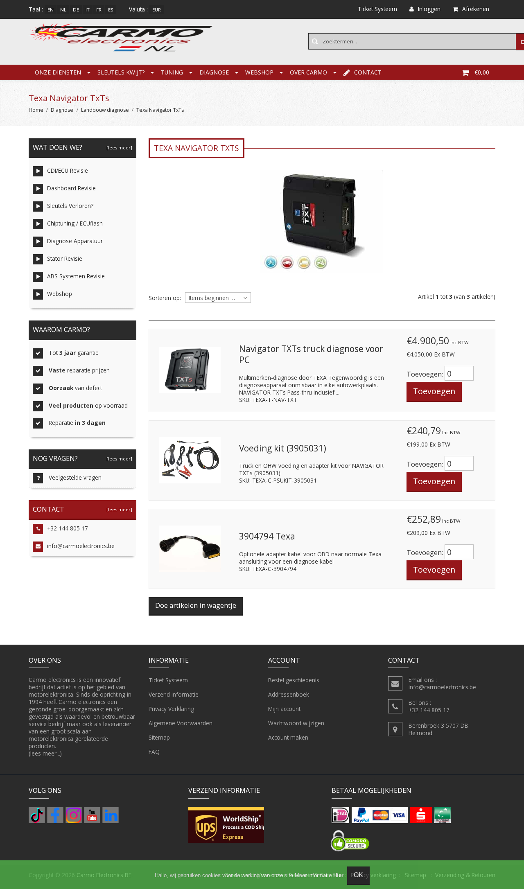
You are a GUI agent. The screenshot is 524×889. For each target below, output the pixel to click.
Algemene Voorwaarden (180, 723)
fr (99, 10)
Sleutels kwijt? (121, 72)
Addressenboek (288, 694)
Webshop (259, 72)
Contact (368, 72)
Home (36, 109)
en (50, 10)
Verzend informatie (174, 694)
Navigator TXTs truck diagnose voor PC (311, 354)
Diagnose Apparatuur (75, 241)
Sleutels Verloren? (70, 206)
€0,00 (481, 72)
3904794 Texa (267, 536)
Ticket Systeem (168, 680)
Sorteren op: (165, 298)
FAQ (154, 752)
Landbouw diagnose (105, 109)
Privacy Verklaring (171, 709)
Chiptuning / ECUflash (75, 223)
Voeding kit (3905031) (282, 448)
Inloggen (429, 9)
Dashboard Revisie (71, 188)
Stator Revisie (64, 258)
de (76, 10)
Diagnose (214, 72)
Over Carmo (308, 72)
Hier (338, 875)
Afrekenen (475, 9)
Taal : (36, 9)
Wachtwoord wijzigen (296, 723)
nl (63, 10)
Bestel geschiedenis (293, 680)
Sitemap (159, 737)
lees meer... (45, 753)
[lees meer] (118, 147)
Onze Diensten (58, 72)
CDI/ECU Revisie (67, 170)
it (88, 10)
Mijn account (284, 709)
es (110, 10)
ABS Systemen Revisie (76, 276)
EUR (156, 10)
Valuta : (138, 9)
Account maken (288, 737)
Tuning (172, 72)
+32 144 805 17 (67, 528)
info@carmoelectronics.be (81, 546)
